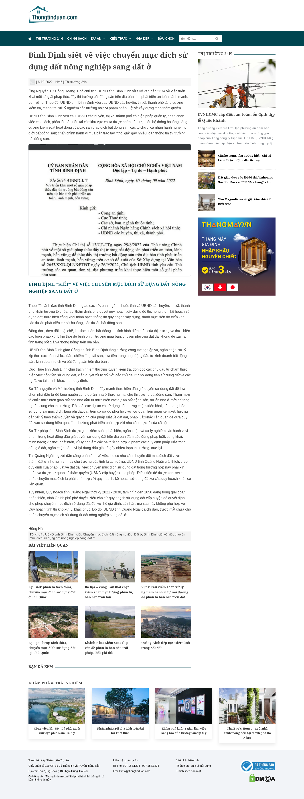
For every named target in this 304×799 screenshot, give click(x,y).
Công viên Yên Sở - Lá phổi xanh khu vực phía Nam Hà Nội (57, 730)
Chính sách (77, 38)
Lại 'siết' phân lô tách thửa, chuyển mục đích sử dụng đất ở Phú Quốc (51, 592)
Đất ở (138, 534)
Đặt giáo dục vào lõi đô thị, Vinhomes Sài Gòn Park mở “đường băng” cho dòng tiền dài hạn (245, 180)
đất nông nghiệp (120, 534)
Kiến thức (118, 38)
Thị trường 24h (49, 38)
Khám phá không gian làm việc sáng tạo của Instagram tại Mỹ (184, 730)
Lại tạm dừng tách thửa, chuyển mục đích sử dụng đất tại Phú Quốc (51, 648)
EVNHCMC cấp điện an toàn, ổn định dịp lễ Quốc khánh (236, 117)
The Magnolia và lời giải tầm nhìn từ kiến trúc (244, 201)
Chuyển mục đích (95, 534)
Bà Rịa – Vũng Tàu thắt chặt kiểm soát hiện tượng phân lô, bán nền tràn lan (109, 592)
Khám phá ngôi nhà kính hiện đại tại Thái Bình (120, 730)
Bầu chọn (166, 38)
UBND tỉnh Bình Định (60, 534)
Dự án (96, 38)
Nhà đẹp (142, 38)
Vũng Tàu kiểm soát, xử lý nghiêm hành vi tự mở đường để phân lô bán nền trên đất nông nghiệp (164, 592)
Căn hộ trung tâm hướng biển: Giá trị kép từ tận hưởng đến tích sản (244, 158)
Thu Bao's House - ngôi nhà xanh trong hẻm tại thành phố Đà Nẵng (247, 733)
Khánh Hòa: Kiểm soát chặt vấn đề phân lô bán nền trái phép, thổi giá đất (106, 648)
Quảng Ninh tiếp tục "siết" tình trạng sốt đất (165, 645)
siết (78, 534)
